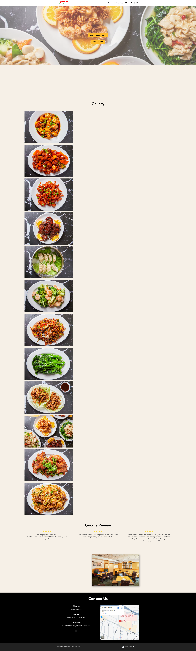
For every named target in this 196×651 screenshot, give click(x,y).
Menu (127, 3)
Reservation (98, 41)
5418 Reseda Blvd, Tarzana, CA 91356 (76, 626)
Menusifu (66, 646)
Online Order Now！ (98, 35)
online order (98, 88)
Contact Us (135, 3)
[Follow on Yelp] (76, 631)
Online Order (119, 3)
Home (110, 3)
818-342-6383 (76, 609)
